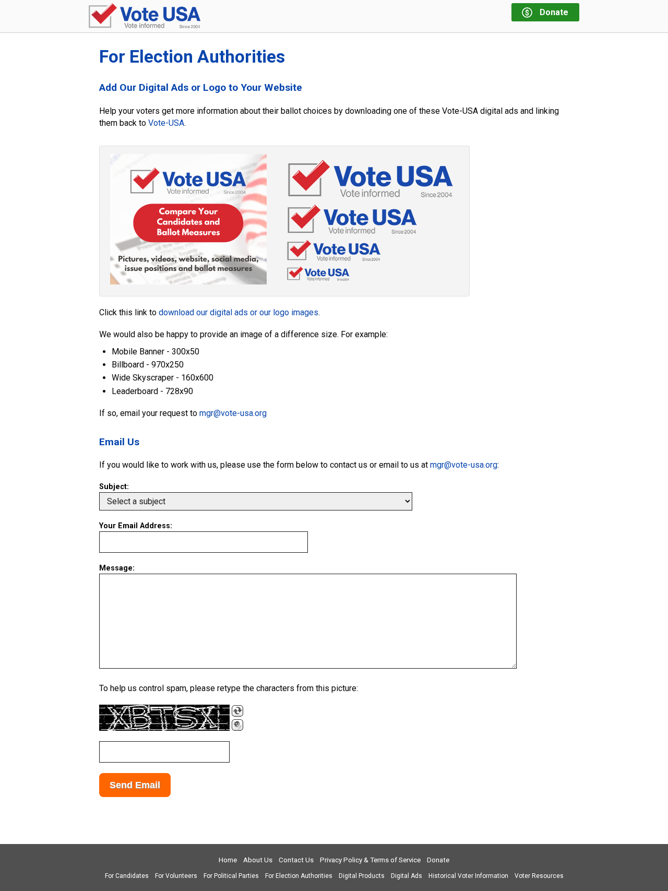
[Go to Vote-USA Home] (144, 16)
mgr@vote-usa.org (233, 413)
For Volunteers (176, 876)
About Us (257, 860)
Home (228, 860)
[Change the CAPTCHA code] (237, 711)
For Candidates (127, 876)
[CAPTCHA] (164, 718)
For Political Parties (231, 876)
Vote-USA (166, 123)
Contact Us (296, 860)
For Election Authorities (298, 876)
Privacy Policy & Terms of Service (370, 860)
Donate (438, 860)
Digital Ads (406, 876)
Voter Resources (539, 876)
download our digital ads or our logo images (238, 312)
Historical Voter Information (468, 876)
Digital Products (362, 876)
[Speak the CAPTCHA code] (237, 725)
